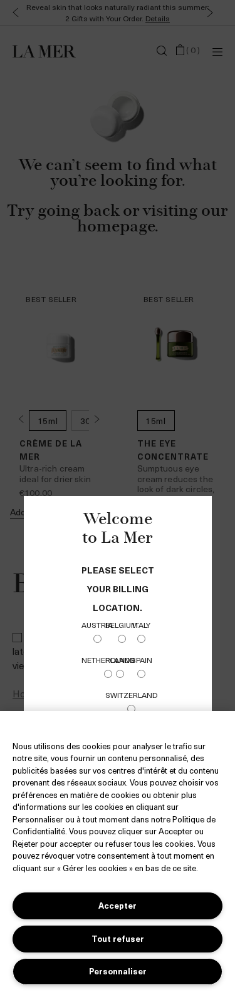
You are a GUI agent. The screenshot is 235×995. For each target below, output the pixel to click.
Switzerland (131, 694)
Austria (97, 624)
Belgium (121, 624)
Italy (141, 624)
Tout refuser (117, 938)
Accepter (117, 905)
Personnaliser (118, 971)
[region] (117, 853)
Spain (141, 659)
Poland (120, 659)
